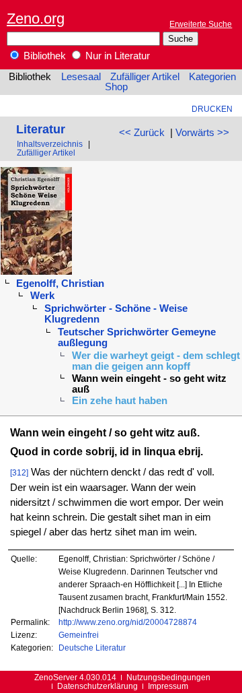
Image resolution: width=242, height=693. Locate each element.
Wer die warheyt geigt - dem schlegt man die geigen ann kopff (156, 361)
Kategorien (212, 76)
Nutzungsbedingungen (168, 677)
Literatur (40, 129)
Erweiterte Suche (200, 24)
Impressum (168, 686)
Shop (116, 86)
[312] (19, 472)
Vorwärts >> (202, 132)
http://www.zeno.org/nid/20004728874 (127, 622)
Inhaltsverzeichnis (50, 143)
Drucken (212, 108)
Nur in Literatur (116, 56)
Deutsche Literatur (92, 647)
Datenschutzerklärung (97, 686)
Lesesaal (81, 76)
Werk (42, 295)
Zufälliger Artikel (144, 76)
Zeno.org (36, 18)
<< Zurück (142, 132)
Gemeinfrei (78, 634)
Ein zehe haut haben (119, 400)
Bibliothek (43, 56)
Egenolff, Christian (60, 283)
